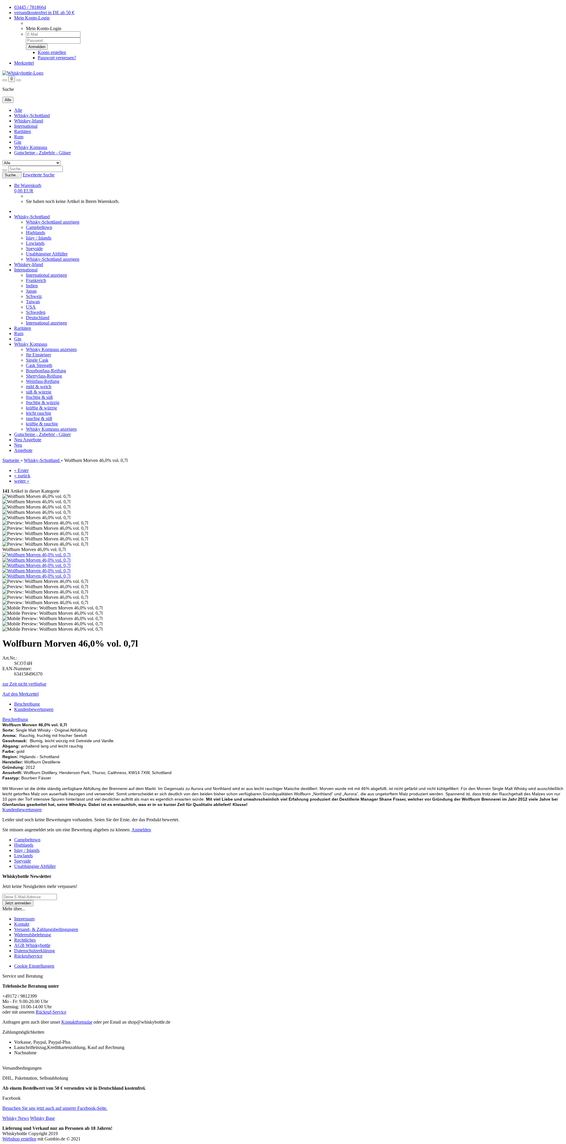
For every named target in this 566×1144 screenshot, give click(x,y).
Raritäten (22, 131)
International (25, 126)
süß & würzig (38, 391)
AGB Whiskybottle (32, 945)
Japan (31, 291)
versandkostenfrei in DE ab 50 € (44, 12)
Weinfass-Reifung (42, 381)
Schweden (35, 312)
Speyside (34, 248)
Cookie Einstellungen (34, 965)
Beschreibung (27, 704)
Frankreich (36, 280)
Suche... (12, 175)
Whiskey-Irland (28, 120)
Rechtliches (25, 940)
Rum (18, 136)
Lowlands (35, 243)
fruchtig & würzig (42, 402)
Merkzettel (24, 62)
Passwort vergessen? (57, 57)
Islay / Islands (38, 237)
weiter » (21, 481)
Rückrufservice (28, 955)
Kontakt (21, 924)
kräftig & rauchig (42, 423)
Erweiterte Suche (39, 174)
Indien (32, 285)
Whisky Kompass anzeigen (51, 349)
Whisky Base (42, 1118)
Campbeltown (39, 227)
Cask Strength (39, 365)
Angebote (32, 439)
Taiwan (33, 301)
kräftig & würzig (41, 407)
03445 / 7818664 (30, 7)
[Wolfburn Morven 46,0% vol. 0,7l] (36, 554)
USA (31, 306)
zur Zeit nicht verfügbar (24, 683)
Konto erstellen (52, 52)
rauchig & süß (39, 418)
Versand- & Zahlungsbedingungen (46, 929)
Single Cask (37, 360)
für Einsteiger (38, 354)
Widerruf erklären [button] (18, 1062)
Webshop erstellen (19, 1138)
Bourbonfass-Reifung (46, 370)
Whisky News (15, 1118)
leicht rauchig (38, 413)
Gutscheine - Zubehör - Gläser (42, 152)
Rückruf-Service (51, 1011)
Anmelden (141, 829)
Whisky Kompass (30, 147)
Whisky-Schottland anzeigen (52, 221)
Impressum (24, 918)
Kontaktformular (76, 1022)
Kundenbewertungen (33, 709)
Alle (18, 110)
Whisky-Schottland (32, 115)
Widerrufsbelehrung (32, 934)
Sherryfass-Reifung (44, 375)
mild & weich (38, 386)
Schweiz (34, 296)
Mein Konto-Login (32, 17)
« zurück (22, 475)
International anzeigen (46, 275)
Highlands (35, 232)
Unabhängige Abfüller (47, 253)
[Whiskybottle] (22, 73)
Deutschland (37, 317)
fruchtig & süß (39, 397)
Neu (18, 439)
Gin (17, 142)
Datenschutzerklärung (34, 950)
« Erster (21, 470)
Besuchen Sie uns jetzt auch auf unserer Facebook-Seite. (54, 1108)
